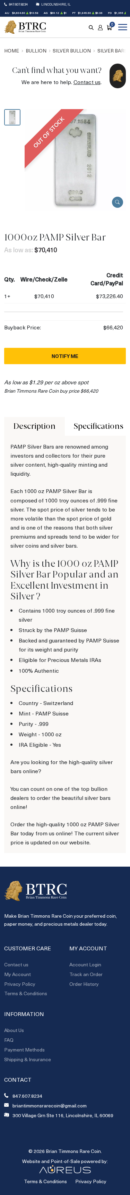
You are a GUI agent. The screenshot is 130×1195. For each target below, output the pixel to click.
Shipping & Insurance (27, 1059)
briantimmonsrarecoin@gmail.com (49, 1106)
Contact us (87, 81)
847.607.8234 (18, 4)
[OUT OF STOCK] (75, 159)
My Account (17, 974)
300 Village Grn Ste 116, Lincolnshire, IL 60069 (62, 1115)
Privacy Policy (19, 984)
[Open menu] (121, 27)
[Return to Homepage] (25, 27)
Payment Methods (24, 1049)
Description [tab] (34, 426)
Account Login (85, 964)
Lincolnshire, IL (56, 4)
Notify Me (65, 356)
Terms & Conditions (25, 993)
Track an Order (86, 974)
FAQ (9, 1040)
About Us (14, 1030)
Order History (84, 984)
